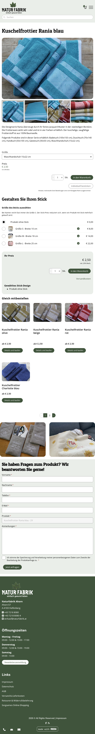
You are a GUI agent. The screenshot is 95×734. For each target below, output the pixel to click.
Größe (5, 152)
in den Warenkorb (82, 177)
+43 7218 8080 (11, 612)
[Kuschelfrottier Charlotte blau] (16, 371)
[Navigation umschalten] (91, 7)
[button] (23, 439)
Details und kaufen (12, 350)
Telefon (6, 495)
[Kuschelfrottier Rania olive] (16, 312)
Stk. (66, 177)
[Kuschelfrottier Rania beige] (47, 312)
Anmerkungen (9, 526)
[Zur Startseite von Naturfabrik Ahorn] (41, 7)
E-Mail (5, 505)
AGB (4, 691)
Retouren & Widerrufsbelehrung (17, 700)
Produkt (6, 516)
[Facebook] (46, 723)
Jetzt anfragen (12, 567)
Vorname (7, 474)
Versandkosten (83, 278)
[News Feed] (49, 723)
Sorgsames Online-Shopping (15, 705)
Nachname (7, 485)
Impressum (7, 681)
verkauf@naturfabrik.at (15, 618)
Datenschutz (8, 686)
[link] (78, 228)
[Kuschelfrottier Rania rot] (79, 312)
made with (44, 729)
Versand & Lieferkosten (13, 695)
